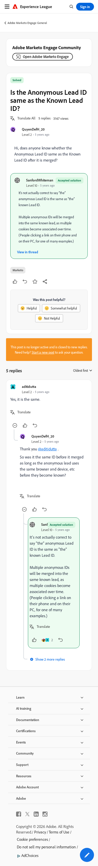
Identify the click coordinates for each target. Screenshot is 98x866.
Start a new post (43, 352)
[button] (26, 118)
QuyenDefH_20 (33, 129)
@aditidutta (47, 448)
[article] (49, 406)
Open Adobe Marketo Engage (46, 56)
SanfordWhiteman (39, 180)
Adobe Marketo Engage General (27, 23)
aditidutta (29, 386)
